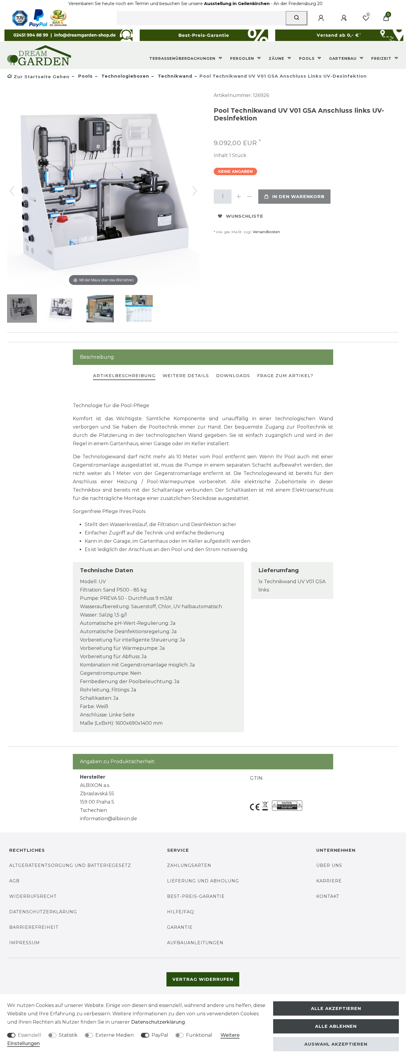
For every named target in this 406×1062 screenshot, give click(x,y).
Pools (307, 58)
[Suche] (296, 18)
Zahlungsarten (189, 865)
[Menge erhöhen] (238, 196)
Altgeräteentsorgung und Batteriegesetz (70, 865)
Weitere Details (186, 375)
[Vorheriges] (12, 191)
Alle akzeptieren (336, 1008)
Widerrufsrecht (33, 896)
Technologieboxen (124, 76)
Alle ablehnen (336, 1026)
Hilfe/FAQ (180, 911)
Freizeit (382, 58)
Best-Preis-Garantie (196, 896)
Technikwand (174, 76)
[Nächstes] (194, 191)
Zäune (277, 58)
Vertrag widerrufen (202, 979)
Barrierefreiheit (34, 927)
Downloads (233, 375)
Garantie (180, 927)
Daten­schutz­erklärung (158, 1022)
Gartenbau (343, 58)
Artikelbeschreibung (124, 375)
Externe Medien (114, 1035)
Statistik (68, 1035)
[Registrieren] (345, 18)
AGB (14, 881)
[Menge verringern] (249, 196)
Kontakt (327, 896)
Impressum (24, 942)
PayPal (160, 1035)
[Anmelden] (322, 18)
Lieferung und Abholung (203, 881)
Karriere (329, 881)
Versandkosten (266, 232)
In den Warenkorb (298, 196)
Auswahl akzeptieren (335, 1044)
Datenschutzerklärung (43, 911)
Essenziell (29, 1035)
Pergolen (242, 58)
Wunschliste (244, 216)
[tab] (124, 376)
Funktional (199, 1035)
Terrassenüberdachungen (183, 58)
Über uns (329, 865)
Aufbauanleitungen (195, 942)
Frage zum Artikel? (285, 375)
